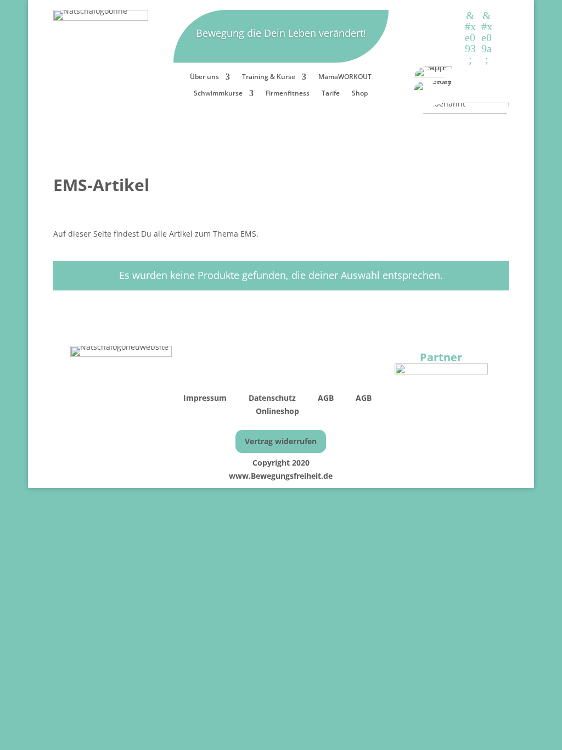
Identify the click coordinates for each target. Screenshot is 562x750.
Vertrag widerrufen (281, 441)
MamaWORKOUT (345, 77)
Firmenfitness (288, 93)
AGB (327, 398)
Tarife (331, 93)
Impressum (206, 398)
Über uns (204, 77)
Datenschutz (272, 398)
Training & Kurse (268, 77)
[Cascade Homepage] (441, 371)
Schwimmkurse (218, 93)
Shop (360, 93)
